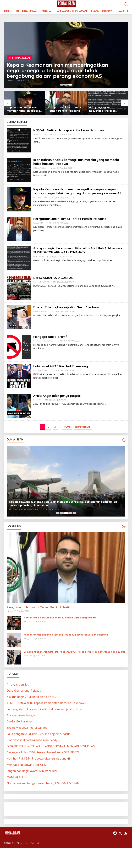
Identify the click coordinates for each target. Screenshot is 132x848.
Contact (35, 843)
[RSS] (125, 833)
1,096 (67, 426)
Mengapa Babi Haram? (50, 337)
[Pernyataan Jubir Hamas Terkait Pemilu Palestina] (45, 230)
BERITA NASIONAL (41, 282)
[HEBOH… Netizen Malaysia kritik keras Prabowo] (39, 141)
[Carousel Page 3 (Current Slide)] (70, 85)
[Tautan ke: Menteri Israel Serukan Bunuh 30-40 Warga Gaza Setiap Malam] (14, 623)
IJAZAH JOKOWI (40, 311)
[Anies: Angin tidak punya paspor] (105, 403)
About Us (21, 843)
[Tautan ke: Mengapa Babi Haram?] (19, 346)
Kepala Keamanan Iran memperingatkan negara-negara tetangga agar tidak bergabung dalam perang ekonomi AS (57, 70)
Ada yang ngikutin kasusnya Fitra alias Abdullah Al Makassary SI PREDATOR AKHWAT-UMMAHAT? (105, 109)
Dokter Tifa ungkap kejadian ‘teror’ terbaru (66, 307)
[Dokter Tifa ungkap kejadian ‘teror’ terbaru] (122, 315)
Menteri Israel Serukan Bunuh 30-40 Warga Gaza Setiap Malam (60, 617)
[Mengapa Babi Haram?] (45, 348)
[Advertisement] (34, 808)
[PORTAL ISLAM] (66, 4)
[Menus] (7, 4)
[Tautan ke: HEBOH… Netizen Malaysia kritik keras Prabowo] (19, 140)
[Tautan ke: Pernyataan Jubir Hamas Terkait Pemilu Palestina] (19, 228)
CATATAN (37, 400)
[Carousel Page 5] (74, 513)
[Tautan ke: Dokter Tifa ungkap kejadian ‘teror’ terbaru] (19, 317)
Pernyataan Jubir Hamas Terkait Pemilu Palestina (64, 108)
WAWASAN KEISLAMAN (43, 341)
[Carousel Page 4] (70, 513)
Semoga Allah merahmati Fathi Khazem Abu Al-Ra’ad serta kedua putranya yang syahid (74, 651)
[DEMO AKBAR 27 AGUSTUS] (114, 285)
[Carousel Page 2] (66, 85)
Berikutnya (82, 426)
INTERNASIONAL (19, 58)
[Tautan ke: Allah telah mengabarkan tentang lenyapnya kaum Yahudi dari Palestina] (14, 640)
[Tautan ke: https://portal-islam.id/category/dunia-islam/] (124, 440)
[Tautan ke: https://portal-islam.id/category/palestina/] (124, 526)
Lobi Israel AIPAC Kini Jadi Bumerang (60, 366)
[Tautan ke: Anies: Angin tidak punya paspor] (19, 405)
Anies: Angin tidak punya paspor (57, 396)
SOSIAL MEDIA (39, 134)
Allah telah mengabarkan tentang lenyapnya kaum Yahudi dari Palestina (66, 634)
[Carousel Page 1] (62, 85)
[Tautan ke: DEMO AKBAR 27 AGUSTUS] (19, 287)
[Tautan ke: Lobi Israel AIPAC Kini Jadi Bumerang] (19, 376)
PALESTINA (38, 223)
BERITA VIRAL (39, 256)
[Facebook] (115, 833)
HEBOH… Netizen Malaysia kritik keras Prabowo (68, 130)
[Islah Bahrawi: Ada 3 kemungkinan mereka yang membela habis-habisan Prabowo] (48, 175)
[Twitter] (120, 833)
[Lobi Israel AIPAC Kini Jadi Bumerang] (59, 377)
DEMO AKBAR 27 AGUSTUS (53, 278)
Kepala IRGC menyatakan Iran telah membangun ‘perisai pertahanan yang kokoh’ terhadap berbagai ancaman (63, 503)
